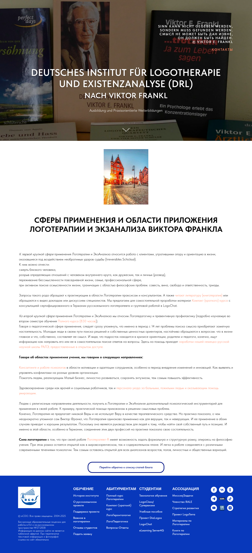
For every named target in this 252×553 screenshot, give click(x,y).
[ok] (230, 491)
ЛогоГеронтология (118, 515)
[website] (222, 500)
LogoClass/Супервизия (147, 503)
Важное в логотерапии (81, 519)
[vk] (222, 491)
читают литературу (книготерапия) (198, 295)
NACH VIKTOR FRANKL (126, 95)
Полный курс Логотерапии (115, 497)
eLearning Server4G (151, 530)
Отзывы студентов (85, 527)
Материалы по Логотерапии (181, 522)
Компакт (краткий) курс (118, 507)
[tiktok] (230, 500)
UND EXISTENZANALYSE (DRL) (126, 84)
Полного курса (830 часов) (77, 321)
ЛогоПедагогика (117, 521)
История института (86, 495)
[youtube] (214, 509)
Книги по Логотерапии (181, 532)
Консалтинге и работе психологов (42, 367)
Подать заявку (82, 534)
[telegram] (214, 500)
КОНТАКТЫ (222, 49)
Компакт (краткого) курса (210, 300)
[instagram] (230, 509)
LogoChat (145, 524)
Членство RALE (182, 502)
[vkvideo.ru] (222, 509)
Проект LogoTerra (183, 514)
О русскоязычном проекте (85, 503)
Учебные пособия (150, 511)
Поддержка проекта (86, 511)
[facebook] (214, 491)
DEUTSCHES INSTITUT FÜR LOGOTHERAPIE (126, 72)
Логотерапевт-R (98, 439)
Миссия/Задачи (182, 495)
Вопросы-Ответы (117, 527)
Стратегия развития (185, 508)
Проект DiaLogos (150, 518)
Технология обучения (153, 495)
